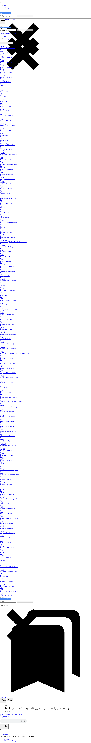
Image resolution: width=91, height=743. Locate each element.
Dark (11, 700)
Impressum (7, 739)
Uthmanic (3, 702)
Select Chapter (7, 43)
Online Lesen (12, 19)
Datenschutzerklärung (10, 741)
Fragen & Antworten (9, 9)
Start (5, 5)
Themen (6, 7)
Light (4, 700)
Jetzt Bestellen (4, 19)
